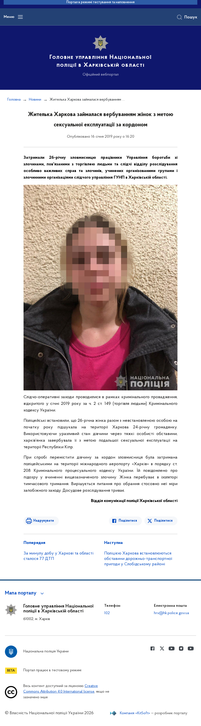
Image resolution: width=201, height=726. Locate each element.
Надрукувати (43, 521)
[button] (25, 593)
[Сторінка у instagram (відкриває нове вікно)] (181, 648)
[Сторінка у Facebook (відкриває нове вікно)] (152, 648)
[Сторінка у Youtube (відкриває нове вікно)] (172, 648)
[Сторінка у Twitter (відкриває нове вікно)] (162, 648)
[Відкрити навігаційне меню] (20, 16)
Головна (14, 100)
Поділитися (128, 521)
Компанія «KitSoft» (135, 713)
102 (107, 613)
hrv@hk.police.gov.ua (171, 613)
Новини (35, 100)
